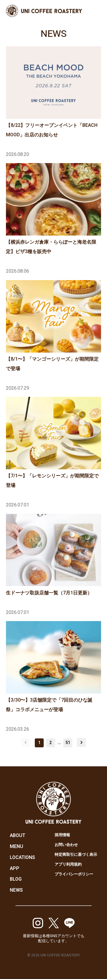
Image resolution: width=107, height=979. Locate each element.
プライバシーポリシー (74, 874)
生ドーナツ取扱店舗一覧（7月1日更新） (49, 592)
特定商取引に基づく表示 (76, 854)
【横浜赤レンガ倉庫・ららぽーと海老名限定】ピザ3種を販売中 (51, 247)
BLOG (16, 879)
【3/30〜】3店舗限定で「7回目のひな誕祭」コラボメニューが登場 (49, 705)
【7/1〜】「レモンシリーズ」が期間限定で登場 (52, 480)
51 (67, 743)
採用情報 (62, 835)
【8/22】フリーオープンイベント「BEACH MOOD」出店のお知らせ (51, 130)
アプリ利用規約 (68, 864)
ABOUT (17, 835)
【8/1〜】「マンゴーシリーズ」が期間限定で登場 (52, 364)
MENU (16, 846)
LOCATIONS (22, 857)
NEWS (16, 890)
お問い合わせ (66, 844)
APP (14, 868)
